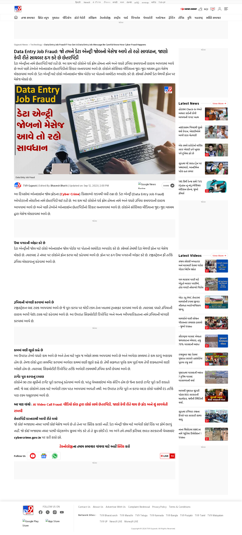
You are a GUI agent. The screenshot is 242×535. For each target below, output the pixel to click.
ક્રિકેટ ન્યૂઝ (43, 18)
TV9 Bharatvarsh (109, 515)
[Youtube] (32, 456)
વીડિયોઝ (67, 18)
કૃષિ (189, 18)
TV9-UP (162, 2)
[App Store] (55, 523)
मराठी (115, 2)
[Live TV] (211, 9)
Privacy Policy (159, 507)
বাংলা (122, 2)
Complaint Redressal (139, 507)
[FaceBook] (40, 512)
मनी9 (153, 2)
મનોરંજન (160, 18)
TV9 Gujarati (30, 185)
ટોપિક (181, 18)
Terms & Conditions (179, 507)
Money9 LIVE (131, 521)
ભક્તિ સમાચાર (213, 18)
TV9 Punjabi (186, 515)
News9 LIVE (116, 521)
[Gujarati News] (18, 9)
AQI (206, 9)
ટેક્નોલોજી (66, 446)
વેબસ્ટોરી (147, 18)
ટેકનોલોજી (105, 18)
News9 (87, 2)
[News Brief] (188, 9)
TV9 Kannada (157, 515)
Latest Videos (190, 255)
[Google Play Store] (32, 523)
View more (218, 103)
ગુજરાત (55, 18)
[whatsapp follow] (54, 456)
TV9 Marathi (126, 515)
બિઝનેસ (135, 18)
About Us (98, 507)
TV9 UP (104, 521)
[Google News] (43, 456)
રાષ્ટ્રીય (117, 18)
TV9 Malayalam (215, 515)
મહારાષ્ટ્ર (199, 18)
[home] (16, 17)
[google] (149, 185)
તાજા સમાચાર (28, 18)
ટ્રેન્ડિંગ (172, 18)
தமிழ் (136, 2)
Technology (36, 44)
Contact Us (84, 507)
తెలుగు (107, 2)
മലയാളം (145, 2)
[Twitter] (48, 512)
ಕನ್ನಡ (97, 2)
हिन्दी (78, 2)
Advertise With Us (116, 507)
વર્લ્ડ (126, 18)
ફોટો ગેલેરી (80, 18)
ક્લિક (120, 446)
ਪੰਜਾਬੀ (129, 2)
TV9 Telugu (141, 515)
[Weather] (201, 9)
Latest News (189, 103)
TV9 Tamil (200, 515)
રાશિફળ (92, 18)
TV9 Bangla (172, 515)
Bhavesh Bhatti (59, 185)
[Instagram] (55, 512)
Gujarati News (21, 44)
